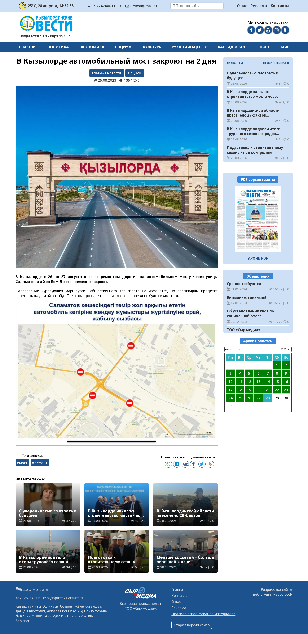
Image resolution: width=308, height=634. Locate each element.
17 (230, 389)
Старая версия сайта (192, 624)
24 (230, 397)
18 (240, 389)
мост (23, 462)
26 (249, 397)
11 (240, 381)
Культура (152, 47)
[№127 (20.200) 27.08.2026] (258, 219)
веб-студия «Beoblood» (273, 594)
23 (286, 389)
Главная (27, 47)
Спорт (263, 47)
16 (286, 381)
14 (268, 381)
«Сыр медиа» (144, 608)
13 (258, 381)
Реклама (259, 5)
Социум (123, 47)
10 (230, 381)
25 (240, 397)
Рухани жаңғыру (189, 47)
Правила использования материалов (203, 613)
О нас (242, 5)
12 (249, 381)
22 (277, 389)
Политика (58, 47)
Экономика (92, 47)
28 (268, 397)
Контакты (279, 5)
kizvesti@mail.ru (143, 5)
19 (249, 389)
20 (258, 389)
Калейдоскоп (232, 47)
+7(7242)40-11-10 (105, 5)
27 (258, 397)
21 (268, 389)
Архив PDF (258, 258)
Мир (285, 47)
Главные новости (106, 73)
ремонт (41, 462)
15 (277, 381)
